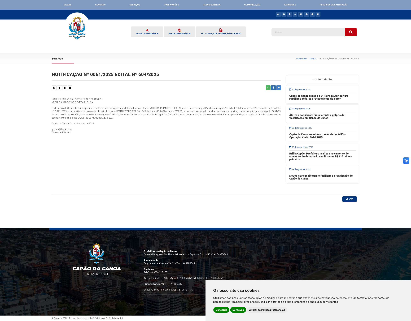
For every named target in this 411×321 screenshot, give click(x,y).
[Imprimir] (54, 87)
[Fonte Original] (294, 14)
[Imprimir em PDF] (59, 87)
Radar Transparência (179, 31)
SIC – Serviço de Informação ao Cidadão (221, 31)
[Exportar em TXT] (64, 87)
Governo (100, 5)
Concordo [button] (221, 309)
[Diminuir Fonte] (289, 14)
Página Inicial (301, 59)
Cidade (67, 5)
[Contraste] (317, 14)
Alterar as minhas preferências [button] (267, 309)
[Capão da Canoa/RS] (77, 30)
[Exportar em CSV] (70, 87)
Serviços (134, 5)
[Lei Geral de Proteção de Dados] (306, 14)
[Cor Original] (312, 14)
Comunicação (252, 5)
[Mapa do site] (300, 14)
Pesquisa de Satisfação (333, 5)
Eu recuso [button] (238, 309)
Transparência (211, 5)
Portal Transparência (147, 31)
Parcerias (290, 5)
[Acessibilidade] (278, 14)
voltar (349, 199)
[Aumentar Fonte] (283, 14)
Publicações (171, 5)
